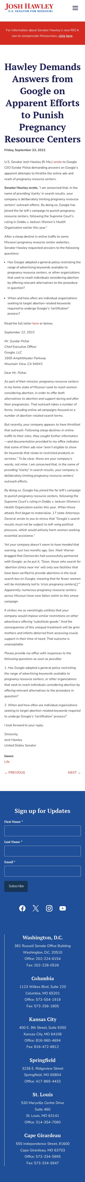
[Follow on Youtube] (63, 908)
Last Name (13, 842)
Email (9, 862)
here (35, 323)
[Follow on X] (36, 908)
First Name (13, 821)
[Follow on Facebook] (22, 908)
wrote (57, 162)
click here (66, 36)
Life (7, 762)
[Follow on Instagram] (49, 908)
